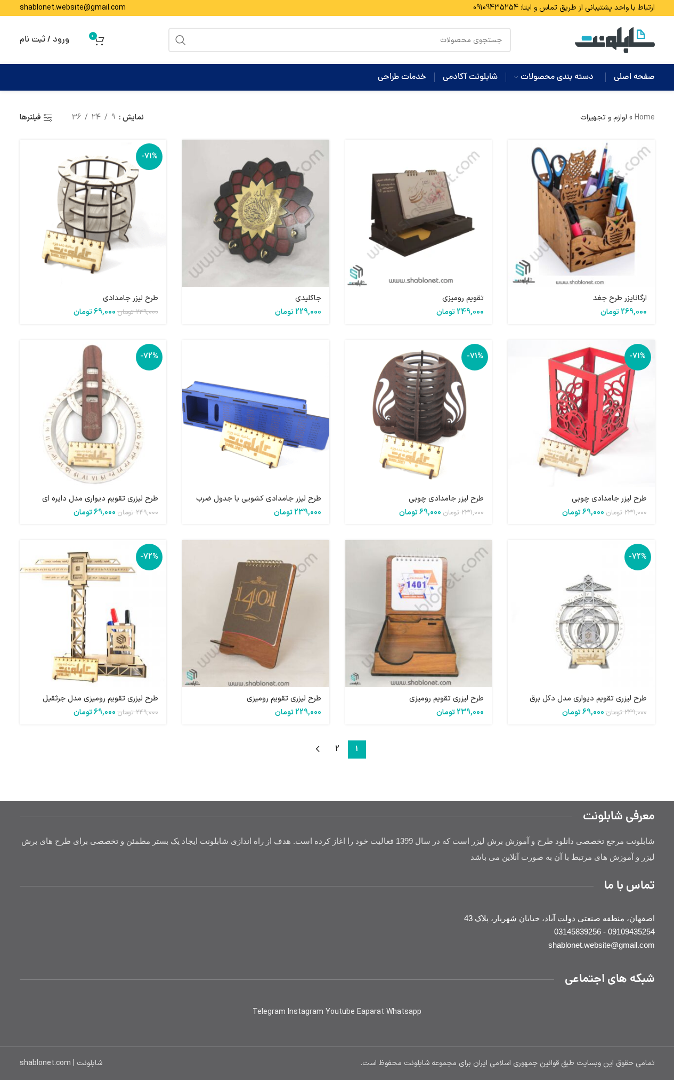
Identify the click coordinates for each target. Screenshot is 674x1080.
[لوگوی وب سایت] (615, 39)
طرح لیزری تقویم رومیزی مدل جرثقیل (100, 698)
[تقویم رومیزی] (418, 213)
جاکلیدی (308, 298)
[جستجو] (180, 40)
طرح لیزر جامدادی (130, 298)
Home (645, 117)
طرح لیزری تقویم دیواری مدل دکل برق (588, 698)
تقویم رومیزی (463, 298)
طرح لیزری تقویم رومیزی (446, 698)
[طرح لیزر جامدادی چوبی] (581, 413)
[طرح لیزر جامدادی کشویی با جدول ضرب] (255, 413)
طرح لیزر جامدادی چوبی (609, 498)
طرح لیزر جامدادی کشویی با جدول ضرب (258, 498)
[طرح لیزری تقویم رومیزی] (418, 613)
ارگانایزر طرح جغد (620, 298)
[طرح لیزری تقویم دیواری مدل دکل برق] (581, 613)
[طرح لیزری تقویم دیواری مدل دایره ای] (93, 413)
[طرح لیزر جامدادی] (93, 213)
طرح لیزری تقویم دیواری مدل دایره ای (100, 498)
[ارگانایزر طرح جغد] (581, 213)
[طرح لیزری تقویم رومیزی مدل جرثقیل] (93, 613)
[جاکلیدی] (255, 213)
